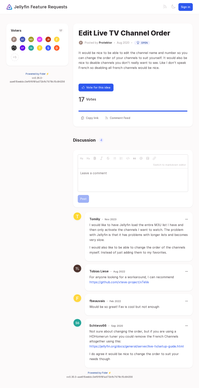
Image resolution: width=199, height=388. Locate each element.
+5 (15, 57)
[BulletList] (115, 158)
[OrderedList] (121, 158)
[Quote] (134, 158)
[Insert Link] (154, 158)
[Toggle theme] (173, 7)
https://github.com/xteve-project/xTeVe (119, 282)
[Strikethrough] (108, 158)
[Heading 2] (82, 158)
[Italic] (101, 158)
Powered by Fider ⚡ (37, 73)
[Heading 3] (88, 158)
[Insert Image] (148, 158)
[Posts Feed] (164, 7)
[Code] (128, 158)
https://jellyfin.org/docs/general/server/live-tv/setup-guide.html (136, 346)
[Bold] (95, 158)
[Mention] (141, 158)
